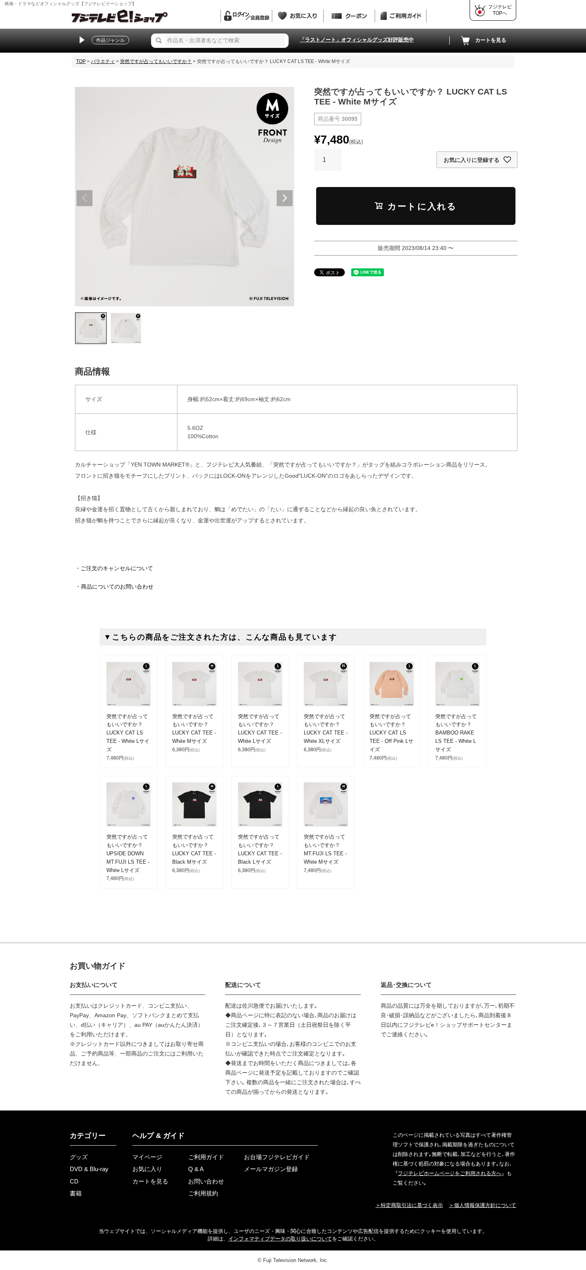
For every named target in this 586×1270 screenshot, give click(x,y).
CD (74, 1181)
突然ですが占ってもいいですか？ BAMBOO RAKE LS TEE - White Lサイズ (456, 732)
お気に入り (147, 1169)
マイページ (147, 1157)
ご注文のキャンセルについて (117, 568)
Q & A (196, 1169)
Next (285, 198)
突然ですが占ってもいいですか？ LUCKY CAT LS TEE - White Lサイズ (127, 732)
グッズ (79, 1157)
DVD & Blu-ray (89, 1169)
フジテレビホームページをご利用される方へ (449, 1173)
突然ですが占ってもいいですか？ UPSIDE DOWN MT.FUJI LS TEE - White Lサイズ (127, 853)
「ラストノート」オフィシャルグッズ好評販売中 (357, 40)
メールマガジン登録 (271, 1169)
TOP (81, 61)
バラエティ (103, 61)
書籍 (76, 1193)
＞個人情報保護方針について (482, 1205)
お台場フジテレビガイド (277, 1157)
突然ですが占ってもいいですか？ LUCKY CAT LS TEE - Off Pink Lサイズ (391, 732)
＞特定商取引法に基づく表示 (409, 1205)
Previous (84, 198)
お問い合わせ (206, 1181)
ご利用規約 (203, 1193)
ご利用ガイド (206, 1157)
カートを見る (490, 40)
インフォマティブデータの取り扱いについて (280, 1239)
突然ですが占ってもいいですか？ (156, 61)
